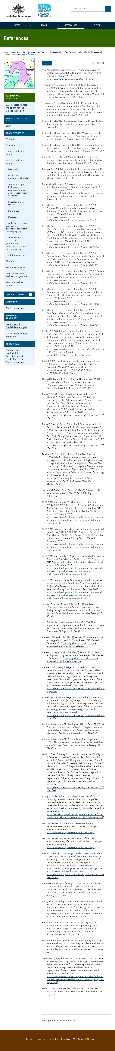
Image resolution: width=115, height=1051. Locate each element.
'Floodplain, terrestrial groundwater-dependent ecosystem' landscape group (17, 227)
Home (17, 25)
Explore (98, 25)
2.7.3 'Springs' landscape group (32, 151)
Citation (10, 261)
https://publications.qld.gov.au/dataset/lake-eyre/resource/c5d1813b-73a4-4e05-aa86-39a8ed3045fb (69, 481)
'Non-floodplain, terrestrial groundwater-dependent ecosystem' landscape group (17, 243)
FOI (74, 1039)
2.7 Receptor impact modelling (16, 335)
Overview (10, 145)
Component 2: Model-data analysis (16, 326)
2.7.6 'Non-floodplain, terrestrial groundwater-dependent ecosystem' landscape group (32, 237)
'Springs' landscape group (15, 153)
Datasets (12, 217)
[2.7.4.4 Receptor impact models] (44, 63)
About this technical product (15, 284)
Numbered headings (16, 294)
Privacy (81, 1039)
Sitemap (90, 1039)
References (13, 210)
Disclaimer (65, 1039)
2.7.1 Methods (32, 138)
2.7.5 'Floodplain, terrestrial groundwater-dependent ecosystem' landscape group (32, 222)
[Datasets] (49, 63)
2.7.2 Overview (32, 145)
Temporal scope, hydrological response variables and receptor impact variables (18, 190)
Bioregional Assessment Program (35, 52)
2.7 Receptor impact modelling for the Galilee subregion (16, 107)
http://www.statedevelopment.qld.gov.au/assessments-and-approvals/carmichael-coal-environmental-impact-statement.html (75, 520)
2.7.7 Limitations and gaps (32, 254)
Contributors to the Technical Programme (16, 275)
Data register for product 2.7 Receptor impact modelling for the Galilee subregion (15, 356)
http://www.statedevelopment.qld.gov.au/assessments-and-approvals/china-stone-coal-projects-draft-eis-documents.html (75, 196)
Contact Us (30, 1039)
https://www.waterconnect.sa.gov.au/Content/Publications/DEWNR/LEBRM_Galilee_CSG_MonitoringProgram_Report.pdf (75, 979)
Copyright (54, 1039)
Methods (10, 139)
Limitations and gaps (16, 255)
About (44, 25)
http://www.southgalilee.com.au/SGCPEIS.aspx (70, 79)
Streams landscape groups (15, 54)
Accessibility (43, 1039)
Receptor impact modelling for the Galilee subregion (84, 52)
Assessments (71, 25)
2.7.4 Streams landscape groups (32, 160)
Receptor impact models (16, 203)
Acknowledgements (15, 267)
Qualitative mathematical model (18, 177)
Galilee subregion (56, 52)
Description (13, 169)
